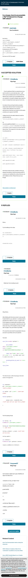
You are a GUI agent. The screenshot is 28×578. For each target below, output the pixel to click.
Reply (14, 65)
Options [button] (26, 9)
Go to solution (14, 24)
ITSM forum (5, 9)
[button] (4, 61)
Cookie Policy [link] (8, 567)
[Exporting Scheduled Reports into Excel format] (25, 205)
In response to (20, 83)
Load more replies (14, 531)
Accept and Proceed (14, 575)
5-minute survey (13, 2)
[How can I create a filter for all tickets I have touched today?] (22, 205)
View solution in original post (9, 188)
